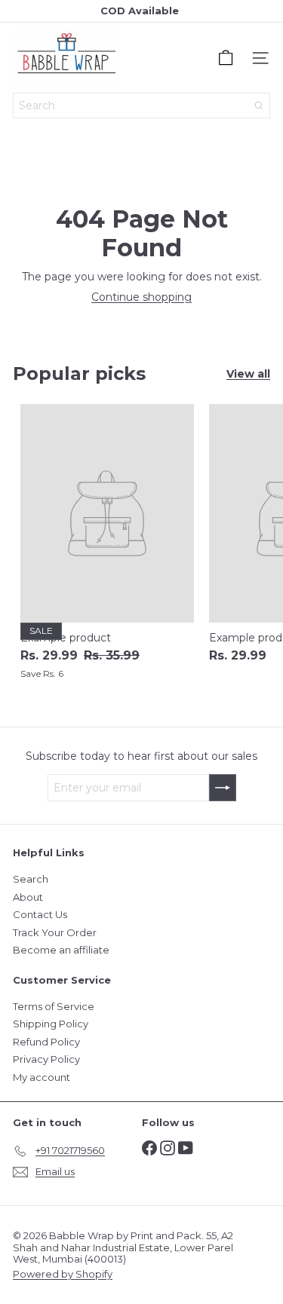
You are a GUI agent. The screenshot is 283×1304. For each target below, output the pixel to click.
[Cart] (225, 58)
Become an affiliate (61, 950)
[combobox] (141, 105)
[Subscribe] (222, 787)
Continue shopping (141, 297)
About (28, 897)
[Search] (259, 105)
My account (41, 1077)
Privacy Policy (46, 1059)
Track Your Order (55, 932)
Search (30, 879)
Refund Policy (46, 1042)
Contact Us (40, 914)
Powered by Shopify (62, 1274)
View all (248, 374)
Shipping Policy (50, 1024)
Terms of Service (53, 1006)
